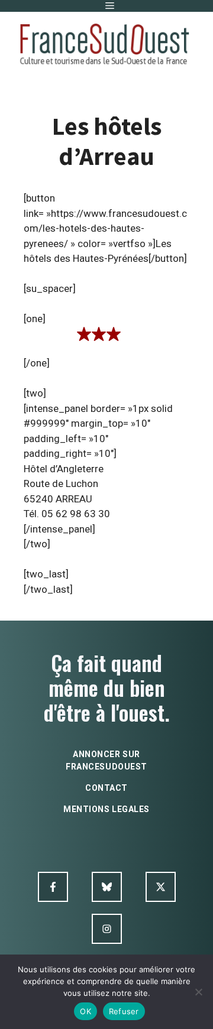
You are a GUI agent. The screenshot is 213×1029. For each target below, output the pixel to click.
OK (85, 1011)
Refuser (124, 1011)
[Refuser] (198, 992)
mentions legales (106, 809)
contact (106, 788)
